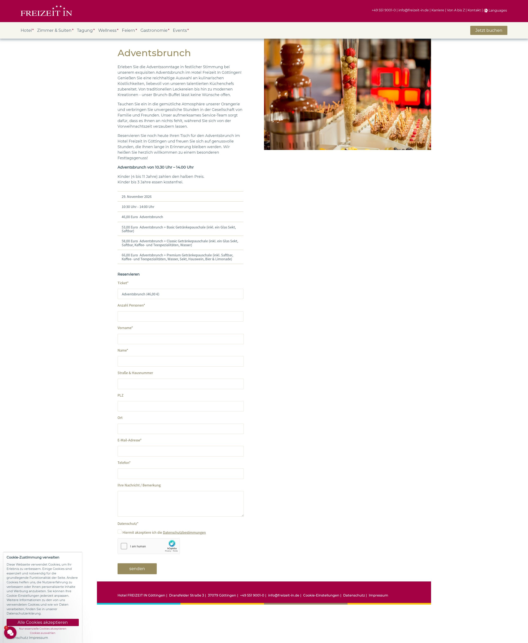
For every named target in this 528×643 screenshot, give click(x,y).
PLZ (121, 395)
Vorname (124, 327)
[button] (35, 587)
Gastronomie (153, 30)
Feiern (128, 30)
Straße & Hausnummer (135, 372)
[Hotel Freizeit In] (46, 11)
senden (137, 568)
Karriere (437, 10)
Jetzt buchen (488, 30)
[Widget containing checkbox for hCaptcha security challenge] (149, 546)
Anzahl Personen (131, 305)
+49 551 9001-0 (384, 10)
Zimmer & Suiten (54, 30)
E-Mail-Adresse (129, 440)
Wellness (107, 30)
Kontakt (474, 10)
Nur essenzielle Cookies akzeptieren (42, 628)
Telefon (123, 462)
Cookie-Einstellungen (321, 595)
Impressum (378, 595)
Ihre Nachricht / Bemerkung (139, 485)
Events (180, 30)
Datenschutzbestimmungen (184, 532)
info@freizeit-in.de (413, 10)
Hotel (26, 30)
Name (122, 350)
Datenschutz (127, 523)
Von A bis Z (456, 10)
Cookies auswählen (42, 633)
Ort (120, 417)
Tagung (85, 30)
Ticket (122, 283)
